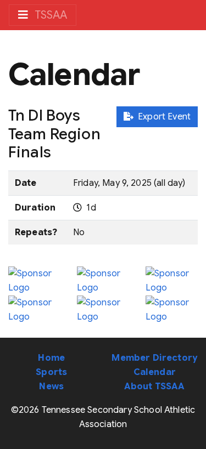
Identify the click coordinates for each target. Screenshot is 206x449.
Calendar (154, 372)
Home (51, 358)
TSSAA (49, 15)
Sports (51, 372)
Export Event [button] (162, 116)
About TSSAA (154, 386)
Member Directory (154, 358)
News (51, 386)
